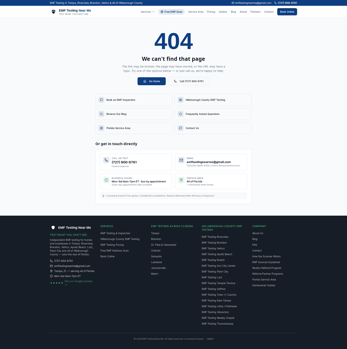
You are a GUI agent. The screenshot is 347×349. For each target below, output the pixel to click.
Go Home (154, 81)
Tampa (155, 233)
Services (146, 11)
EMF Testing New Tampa (216, 300)
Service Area (196, 11)
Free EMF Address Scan (114, 250)
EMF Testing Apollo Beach (217, 254)
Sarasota (156, 256)
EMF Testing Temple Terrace (218, 283)
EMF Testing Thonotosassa (217, 323)
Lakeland (156, 262)
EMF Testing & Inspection (115, 233)
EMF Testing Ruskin (213, 259)
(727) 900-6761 (287, 2)
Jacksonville (158, 267)
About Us (257, 233)
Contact (269, 11)
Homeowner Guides (263, 285)
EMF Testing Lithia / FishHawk (219, 306)
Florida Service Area (264, 279)
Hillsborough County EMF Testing (120, 238)
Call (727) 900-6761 (192, 81)
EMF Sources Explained (266, 262)
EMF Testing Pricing (112, 244)
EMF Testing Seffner (214, 288)
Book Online (287, 11)
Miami (154, 273)
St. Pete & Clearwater (163, 244)
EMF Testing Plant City (215, 271)
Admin (210, 338)
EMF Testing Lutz (212, 277)
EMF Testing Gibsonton (215, 312)
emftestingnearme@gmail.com (253, 2)
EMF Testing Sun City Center (218, 265)
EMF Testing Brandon (214, 242)
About (243, 11)
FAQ (254, 244)
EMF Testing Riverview (215, 236)
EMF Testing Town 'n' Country (219, 294)
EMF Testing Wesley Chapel (218, 317)
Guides (223, 11)
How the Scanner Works (266, 256)
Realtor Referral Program (266, 267)
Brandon (156, 238)
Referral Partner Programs (267, 273)
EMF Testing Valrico (213, 248)
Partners (255, 11)
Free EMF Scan (173, 11)
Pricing (211, 11)
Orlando (155, 250)
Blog (233, 11)
